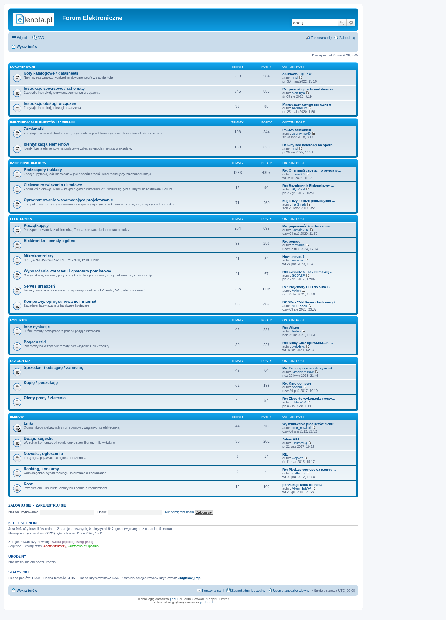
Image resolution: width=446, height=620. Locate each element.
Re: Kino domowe (296, 383)
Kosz (28, 484)
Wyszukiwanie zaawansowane (351, 22)
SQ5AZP (298, 189)
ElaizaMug (299, 443)
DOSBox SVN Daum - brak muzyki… (311, 302)
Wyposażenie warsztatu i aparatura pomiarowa (67, 271)
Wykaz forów (27, 47)
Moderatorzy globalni (83, 546)
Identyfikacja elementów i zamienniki (42, 122)
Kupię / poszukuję (41, 382)
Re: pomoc (291, 241)
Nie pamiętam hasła (179, 512)
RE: (285, 454)
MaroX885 (299, 306)
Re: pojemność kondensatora (306, 226)
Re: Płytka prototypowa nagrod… (309, 469)
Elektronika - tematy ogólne (49, 240)
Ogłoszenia (20, 360)
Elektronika (21, 219)
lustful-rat (299, 473)
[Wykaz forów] (36, 19)
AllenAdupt (299, 108)
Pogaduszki (35, 342)
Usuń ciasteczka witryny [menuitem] (291, 590)
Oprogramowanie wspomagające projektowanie (68, 200)
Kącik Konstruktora (28, 163)
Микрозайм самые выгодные (306, 104)
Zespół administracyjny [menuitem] (248, 590)
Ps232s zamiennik (296, 130)
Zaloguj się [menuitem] (347, 37)
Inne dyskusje (37, 327)
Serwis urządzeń (39, 286)
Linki (28, 423)
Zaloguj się (19, 505)
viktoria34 (299, 402)
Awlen (296, 290)
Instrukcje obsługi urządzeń (50, 103)
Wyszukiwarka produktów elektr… (309, 424)
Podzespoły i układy (43, 169)
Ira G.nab (299, 204)
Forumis (298, 260)
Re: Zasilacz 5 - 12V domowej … (307, 272)
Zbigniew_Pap (189, 578)
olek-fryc (298, 93)
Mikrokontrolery (38, 256)
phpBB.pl (206, 602)
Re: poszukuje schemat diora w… (309, 89)
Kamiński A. (300, 230)
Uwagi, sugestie (38, 438)
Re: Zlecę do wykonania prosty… (308, 398)
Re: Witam (290, 327)
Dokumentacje (22, 66)
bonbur (297, 387)
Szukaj (342, 22)
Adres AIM (290, 439)
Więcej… (23, 37)
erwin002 (298, 174)
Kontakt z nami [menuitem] (213, 590)
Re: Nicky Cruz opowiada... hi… (307, 343)
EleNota (17, 416)
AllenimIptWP (301, 488)
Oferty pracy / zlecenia (45, 398)
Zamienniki (34, 129)
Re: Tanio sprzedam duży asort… (309, 368)
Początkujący (36, 225)
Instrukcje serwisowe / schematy (54, 88)
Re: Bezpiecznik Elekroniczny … (308, 185)
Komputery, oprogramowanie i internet (60, 301)
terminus (298, 245)
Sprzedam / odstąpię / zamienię (53, 367)
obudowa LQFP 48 (297, 74)
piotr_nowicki (301, 428)
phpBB (175, 599)
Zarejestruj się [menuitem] (321, 37)
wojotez (297, 458)
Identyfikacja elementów (46, 144)
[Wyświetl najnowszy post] (300, 77)
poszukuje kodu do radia (302, 485)
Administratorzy (54, 546)
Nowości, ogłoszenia (43, 453)
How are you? (293, 256)
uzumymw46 (301, 133)
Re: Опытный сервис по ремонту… (311, 170)
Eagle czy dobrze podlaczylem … (308, 201)
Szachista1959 (303, 372)
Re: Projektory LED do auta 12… (308, 287)
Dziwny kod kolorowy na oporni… (309, 145)
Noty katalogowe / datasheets (51, 73)
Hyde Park (19, 320)
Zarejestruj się (51, 505)
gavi (295, 77)
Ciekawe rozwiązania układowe (53, 185)
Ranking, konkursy (41, 469)
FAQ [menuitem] (41, 37)
